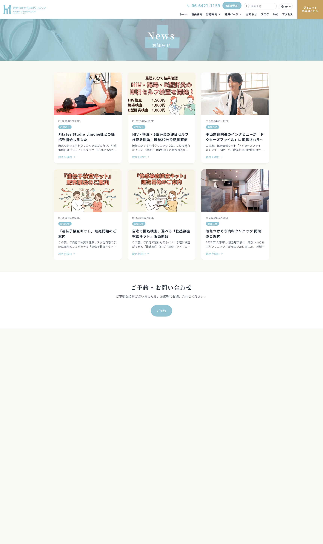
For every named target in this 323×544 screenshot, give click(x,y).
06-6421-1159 (206, 5)
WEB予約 (232, 5)
